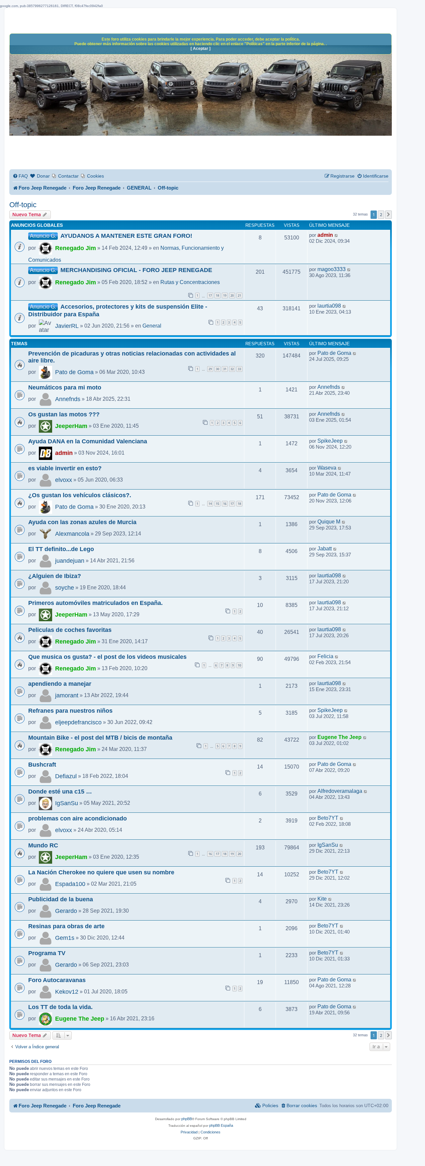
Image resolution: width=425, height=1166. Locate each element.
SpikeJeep (330, 441)
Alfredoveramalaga (339, 791)
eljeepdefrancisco (78, 722)
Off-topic (23, 205)
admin (325, 235)
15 (217, 504)
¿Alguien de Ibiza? (54, 576)
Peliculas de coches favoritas (70, 630)
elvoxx (63, 480)
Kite (322, 899)
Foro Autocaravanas (57, 980)
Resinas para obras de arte (66, 926)
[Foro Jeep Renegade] (200, 92)
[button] (388, 215)
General (151, 326)
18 (217, 295)
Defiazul (66, 776)
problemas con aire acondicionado (77, 818)
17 (210, 295)
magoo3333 (331, 269)
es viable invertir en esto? (65, 468)
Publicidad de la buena (60, 899)
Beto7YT (327, 818)
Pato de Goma (74, 372)
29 (210, 369)
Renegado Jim (75, 248)
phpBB (186, 1119)
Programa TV (46, 953)
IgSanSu (66, 803)
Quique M (328, 521)
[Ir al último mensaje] (336, 235)
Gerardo (66, 911)
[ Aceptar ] (201, 48)
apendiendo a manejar (59, 683)
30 (217, 369)
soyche (64, 587)
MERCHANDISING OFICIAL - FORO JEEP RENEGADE (136, 270)
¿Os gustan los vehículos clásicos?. (79, 495)
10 (239, 665)
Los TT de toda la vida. (60, 1007)
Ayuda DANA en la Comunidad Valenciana (87, 441)
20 (232, 295)
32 (232, 369)
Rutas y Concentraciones (190, 282)
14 (210, 504)
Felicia (325, 656)
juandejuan (69, 560)
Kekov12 (66, 991)
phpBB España (221, 1125)
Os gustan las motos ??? (64, 414)
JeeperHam (71, 426)
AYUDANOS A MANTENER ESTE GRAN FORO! (126, 235)
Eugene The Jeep (339, 737)
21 (239, 295)
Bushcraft (42, 764)
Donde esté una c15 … (60, 791)
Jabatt (324, 548)
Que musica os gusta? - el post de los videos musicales (107, 657)
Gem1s (64, 938)
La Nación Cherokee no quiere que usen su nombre (101, 872)
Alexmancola (72, 533)
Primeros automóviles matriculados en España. (95, 603)
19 (224, 295)
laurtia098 (329, 306)
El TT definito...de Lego (61, 549)
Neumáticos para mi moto (64, 387)
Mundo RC (43, 845)
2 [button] (381, 215)
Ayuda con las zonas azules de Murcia (82, 522)
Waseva (326, 468)
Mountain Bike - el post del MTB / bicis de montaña (100, 737)
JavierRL (67, 326)
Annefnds (67, 399)
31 (224, 369)
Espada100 (70, 884)
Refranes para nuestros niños (70, 710)
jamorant (66, 695)
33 (239, 369)
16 (224, 504)
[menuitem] (20, 176)
